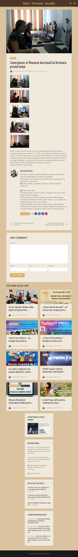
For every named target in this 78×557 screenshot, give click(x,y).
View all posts (25, 213)
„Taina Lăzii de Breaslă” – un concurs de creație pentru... (54, 308)
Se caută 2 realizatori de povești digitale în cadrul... (20, 370)
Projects (13, 58)
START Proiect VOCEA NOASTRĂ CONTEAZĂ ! (53, 370)
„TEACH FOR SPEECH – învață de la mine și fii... (53, 339)
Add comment (35, 71)
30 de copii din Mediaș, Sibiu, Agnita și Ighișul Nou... (21, 308)
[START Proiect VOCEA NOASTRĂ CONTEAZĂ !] (56, 358)
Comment (12, 243)
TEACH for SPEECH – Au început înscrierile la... (20, 339)
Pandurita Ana (32, 519)
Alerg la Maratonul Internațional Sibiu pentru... (21, 401)
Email (31, 266)
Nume (12, 266)
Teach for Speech (14, 324)
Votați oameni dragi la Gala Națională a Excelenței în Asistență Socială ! (39, 520)
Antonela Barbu (17, 71)
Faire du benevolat (14, 385)
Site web (51, 266)
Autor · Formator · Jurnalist (39, 3)
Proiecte (12, 293)
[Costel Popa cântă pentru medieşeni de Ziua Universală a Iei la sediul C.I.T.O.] (56, 389)
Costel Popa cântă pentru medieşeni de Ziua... (53, 401)
